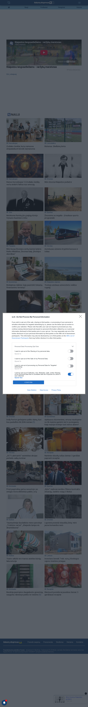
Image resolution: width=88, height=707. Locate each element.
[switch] (70, 351)
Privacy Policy (56, 390)
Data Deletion (31, 390)
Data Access (44, 390)
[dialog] (44, 353)
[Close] (81, 317)
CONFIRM (29, 382)
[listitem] (44, 346)
